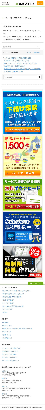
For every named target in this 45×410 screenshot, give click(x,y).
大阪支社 (4, 386)
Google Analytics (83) (33, 69)
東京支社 (4, 378)
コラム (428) (24, 60)
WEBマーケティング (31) (12, 63)
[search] (38, 46)
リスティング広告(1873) (11, 58)
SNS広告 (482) (20, 66)
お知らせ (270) (17, 71)
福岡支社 (4, 394)
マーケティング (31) (30, 63)
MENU (40, 3)
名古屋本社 (5, 371)
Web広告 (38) (8, 66)
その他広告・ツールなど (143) (14, 69)
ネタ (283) (7, 71)
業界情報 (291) (26, 58)
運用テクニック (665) (11, 60)
